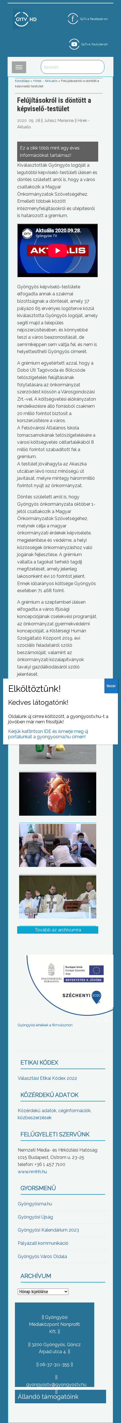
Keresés (97, 67)
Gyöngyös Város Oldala (42, 1256)
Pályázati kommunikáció (43, 1243)
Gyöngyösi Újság (35, 1217)
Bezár (111, 686)
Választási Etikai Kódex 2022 (47, 1078)
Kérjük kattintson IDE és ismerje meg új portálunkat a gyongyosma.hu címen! (48, 734)
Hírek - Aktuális (45, 81)
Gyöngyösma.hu (35, 1203)
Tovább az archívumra (58, 930)
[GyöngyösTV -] (25, 18)
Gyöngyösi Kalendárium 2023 (48, 1230)
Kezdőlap (22, 81)
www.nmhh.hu (32, 1171)
